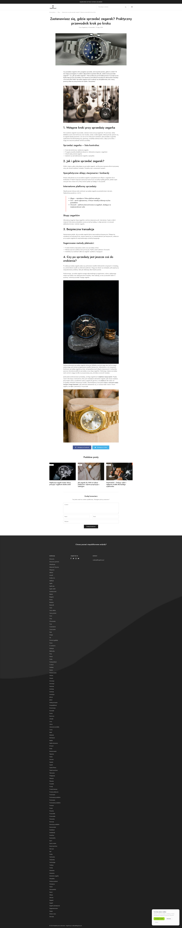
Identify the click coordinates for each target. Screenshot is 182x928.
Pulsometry (52, 819)
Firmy (50, 654)
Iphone (51, 697)
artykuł (102, 381)
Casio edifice (52, 610)
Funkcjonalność (53, 662)
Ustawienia (51, 873)
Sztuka (51, 854)
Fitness (51, 656)
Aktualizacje (52, 564)
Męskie (51, 740)
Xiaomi (50, 892)
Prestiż (51, 808)
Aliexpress (51, 570)
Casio (50, 608)
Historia (51, 675)
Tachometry (52, 857)
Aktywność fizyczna (54, 567)
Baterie (51, 594)
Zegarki (51, 903)
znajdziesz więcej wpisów (105, 377)
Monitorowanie (52, 751)
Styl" (50, 851)
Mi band (51, 746)
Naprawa (51, 754)
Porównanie (52, 800)
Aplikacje (51, 581)
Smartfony (51, 835)
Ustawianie (51, 870)
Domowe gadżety (53, 640)
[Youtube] (78, 559)
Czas (50, 624)
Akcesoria (51, 559)
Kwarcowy (51, 716)
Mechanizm (52, 738)
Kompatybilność (53, 705)
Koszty (51, 713)
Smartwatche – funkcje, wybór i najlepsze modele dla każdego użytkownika (116, 484)
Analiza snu (52, 578)
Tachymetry (52, 859)
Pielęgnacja (52, 776)
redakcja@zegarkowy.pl (98, 560)
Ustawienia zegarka (54, 876)
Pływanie (51, 781)
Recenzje (51, 822)
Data (50, 632)
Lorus (50, 721)
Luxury (50, 729)
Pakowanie (52, 773)
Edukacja (51, 648)
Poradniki (51, 784)
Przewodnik (52, 813)
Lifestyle (51, 719)
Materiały (51, 735)
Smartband (51, 830)
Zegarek (51, 900)
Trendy (51, 868)
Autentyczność (52, 591)
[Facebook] (71, 559)
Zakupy (51, 895)
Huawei (51, 678)
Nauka (51, 757)
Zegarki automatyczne (54, 906)
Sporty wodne (52, 843)
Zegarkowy (84, 27)
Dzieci (50, 643)
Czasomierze (52, 627)
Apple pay (51, 586)
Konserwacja (52, 708)
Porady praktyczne (53, 792)
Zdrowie (51, 897)
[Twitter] (73, 559)
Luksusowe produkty (54, 727)
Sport (50, 841)
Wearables (52, 878)
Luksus (51, 724)
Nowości (51, 759)
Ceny (50, 618)
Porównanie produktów (55, 803)
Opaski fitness (52, 767)
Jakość (50, 700)
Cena (50, 616)
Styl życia (51, 849)
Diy (50, 637)
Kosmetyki (51, 711)
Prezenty (51, 811)
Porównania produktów (54, 797)
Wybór (51, 887)
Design (51, 635)
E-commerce (52, 646)
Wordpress (52, 884)
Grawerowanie (52, 673)
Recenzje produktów (54, 824)
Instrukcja (51, 689)
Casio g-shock (52, 613)
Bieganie (51, 597)
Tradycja (51, 865)
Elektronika (52, 651)
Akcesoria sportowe (54, 562)
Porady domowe (53, 789)
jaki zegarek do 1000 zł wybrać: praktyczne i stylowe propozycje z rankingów (88, 484)
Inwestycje (51, 694)
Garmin (51, 670)
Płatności (51, 778)
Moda (50, 748)
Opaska (51, 762)
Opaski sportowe (53, 770)
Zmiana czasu (52, 914)
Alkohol (51, 572)
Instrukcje (51, 692)
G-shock (51, 664)
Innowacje (51, 683)
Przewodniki (92, 27)
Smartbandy (52, 832)
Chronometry (52, 621)
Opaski (51, 765)
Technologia (52, 862)
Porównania (52, 794)
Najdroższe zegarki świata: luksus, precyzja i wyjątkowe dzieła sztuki (60, 484)
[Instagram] (76, 559)
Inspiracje (51, 686)
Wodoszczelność (53, 881)
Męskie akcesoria (53, 743)
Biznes (51, 599)
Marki (50, 732)
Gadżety (51, 667)
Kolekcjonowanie (53, 702)
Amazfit (51, 575)
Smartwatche (52, 838)
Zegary (51, 911)
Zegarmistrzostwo (53, 908)
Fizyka (50, 659)
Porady (51, 786)
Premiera (51, 805)
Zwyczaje (51, 916)
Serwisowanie (52, 827)
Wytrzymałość (52, 889)
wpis (72, 386)
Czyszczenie (52, 629)
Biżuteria (51, 602)
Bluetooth (51, 605)
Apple (50, 583)
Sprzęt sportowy (53, 846)
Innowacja (51, 681)
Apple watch (52, 589)
